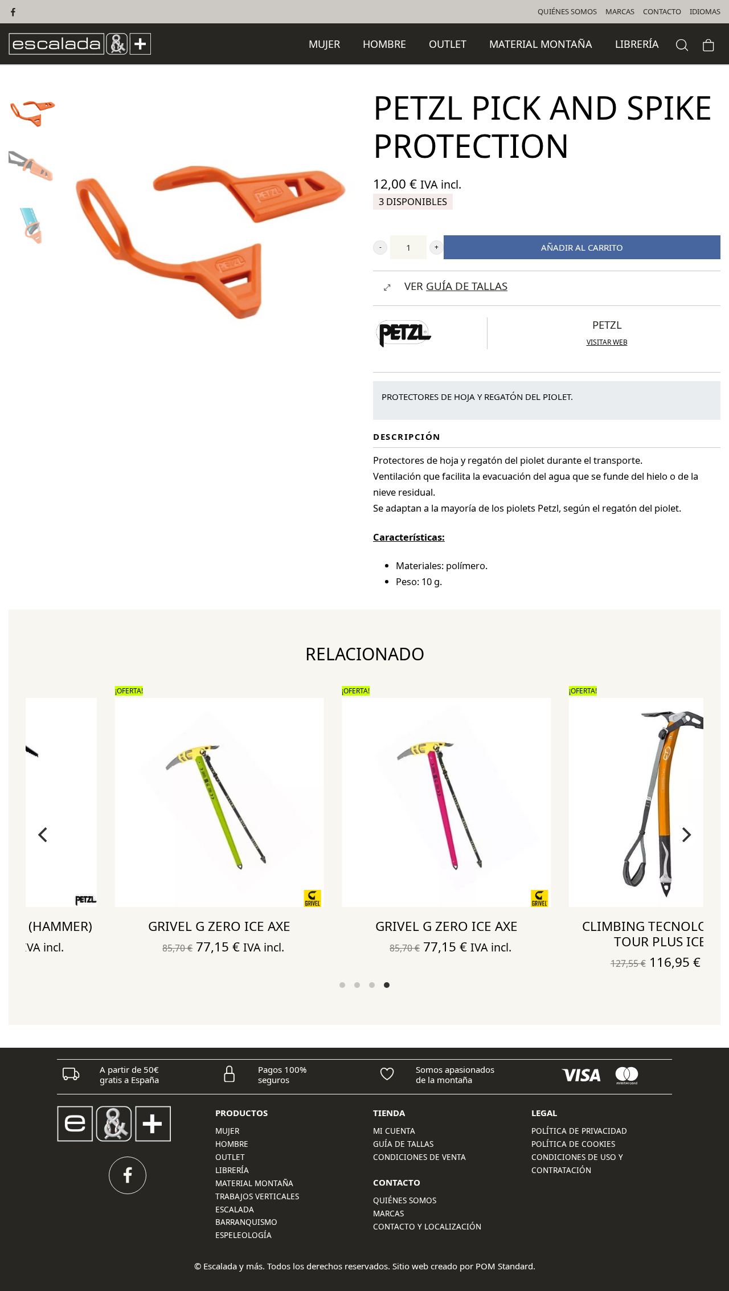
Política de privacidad (579, 1131)
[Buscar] (682, 43)
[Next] (685, 834)
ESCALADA (234, 1209)
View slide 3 (372, 985)
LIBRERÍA (232, 1170)
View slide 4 (387, 985)
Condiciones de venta (419, 1157)
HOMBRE (231, 1144)
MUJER (227, 1131)
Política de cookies (573, 1144)
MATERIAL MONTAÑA (254, 1183)
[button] (380, 247)
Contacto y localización (427, 1226)
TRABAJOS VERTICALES (257, 1196)
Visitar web (607, 342)
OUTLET (230, 1157)
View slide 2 (357, 985)
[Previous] (43, 834)
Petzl (607, 324)
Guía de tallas (403, 1144)
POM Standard (504, 1266)
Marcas (388, 1213)
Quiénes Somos (404, 1200)
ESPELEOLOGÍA (243, 1235)
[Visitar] (14, 12)
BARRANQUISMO (246, 1222)
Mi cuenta (394, 1131)
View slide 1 (342, 985)
